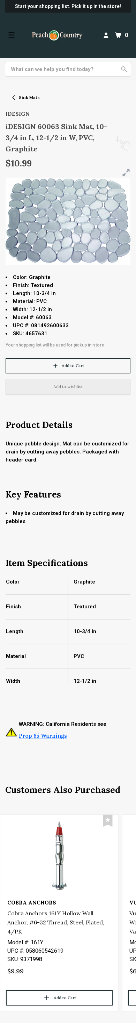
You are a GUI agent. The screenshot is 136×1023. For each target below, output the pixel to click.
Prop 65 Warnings (43, 735)
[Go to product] (59, 855)
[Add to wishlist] (108, 821)
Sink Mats (29, 97)
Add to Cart (73, 365)
